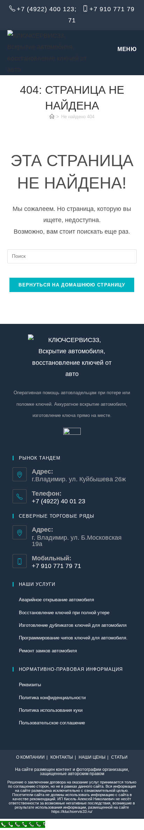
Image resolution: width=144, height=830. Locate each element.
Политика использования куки (50, 710)
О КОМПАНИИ (30, 757)
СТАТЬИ (119, 757)
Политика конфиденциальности (52, 697)
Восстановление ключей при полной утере (64, 612)
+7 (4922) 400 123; (47, 9)
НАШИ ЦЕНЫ (92, 757)
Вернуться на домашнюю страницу (72, 285)
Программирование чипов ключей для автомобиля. (73, 637)
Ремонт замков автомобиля (48, 650)
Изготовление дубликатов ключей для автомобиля (73, 625)
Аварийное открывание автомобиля (56, 599)
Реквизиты (30, 684)
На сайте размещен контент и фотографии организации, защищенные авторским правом (72, 771)
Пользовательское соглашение (52, 722)
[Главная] (52, 116)
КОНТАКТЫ (61, 757)
